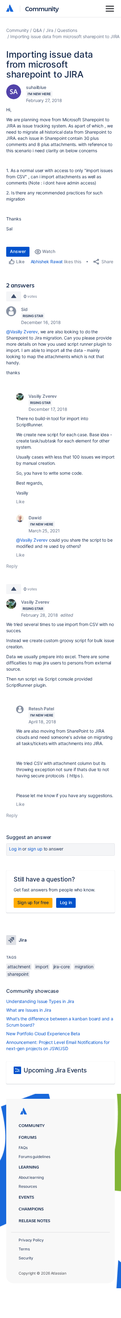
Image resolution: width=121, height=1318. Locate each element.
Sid (24, 309)
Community (42, 8)
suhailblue (36, 87)
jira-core (61, 966)
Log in (15, 848)
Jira (49, 30)
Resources (28, 1186)
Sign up (35, 848)
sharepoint (18, 974)
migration (84, 966)
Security (26, 1258)
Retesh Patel (41, 708)
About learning (31, 1177)
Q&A (37, 30)
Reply (12, 566)
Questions (67, 30)
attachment (18, 966)
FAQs (23, 1147)
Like (20, 501)
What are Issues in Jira (28, 1010)
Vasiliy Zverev (43, 396)
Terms (24, 1249)
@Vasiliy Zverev (22, 331)
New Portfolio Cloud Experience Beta (43, 1033)
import (41, 966)
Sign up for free (33, 902)
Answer (18, 251)
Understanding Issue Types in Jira (40, 1001)
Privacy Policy (31, 1240)
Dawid (35, 517)
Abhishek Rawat (47, 261)
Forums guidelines (34, 1156)
